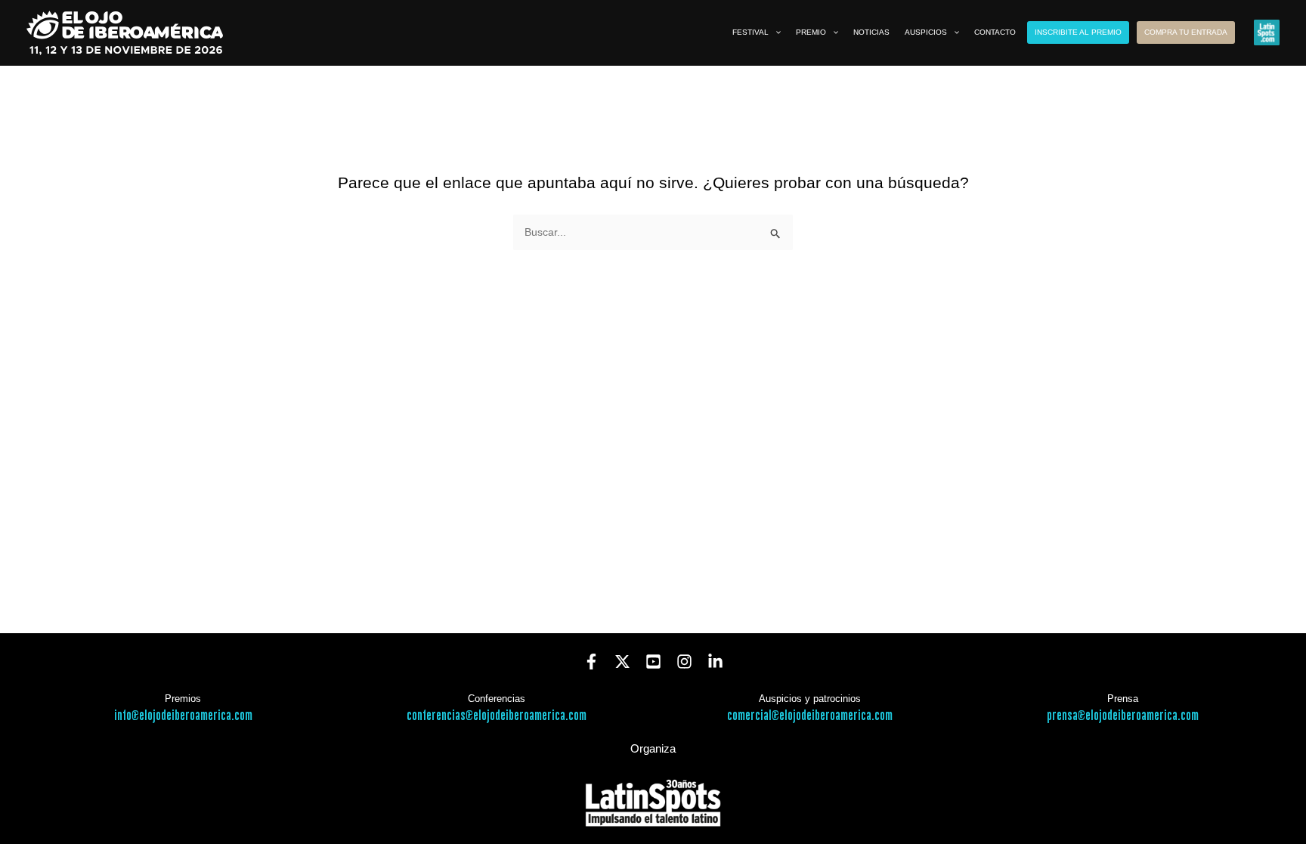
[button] (775, 32)
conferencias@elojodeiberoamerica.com (496, 716)
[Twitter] (622, 661)
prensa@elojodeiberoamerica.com (1123, 716)
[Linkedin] (715, 661)
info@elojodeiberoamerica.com (183, 716)
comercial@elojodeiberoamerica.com (810, 716)
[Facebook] (591, 661)
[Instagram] (684, 661)
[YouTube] (653, 661)
